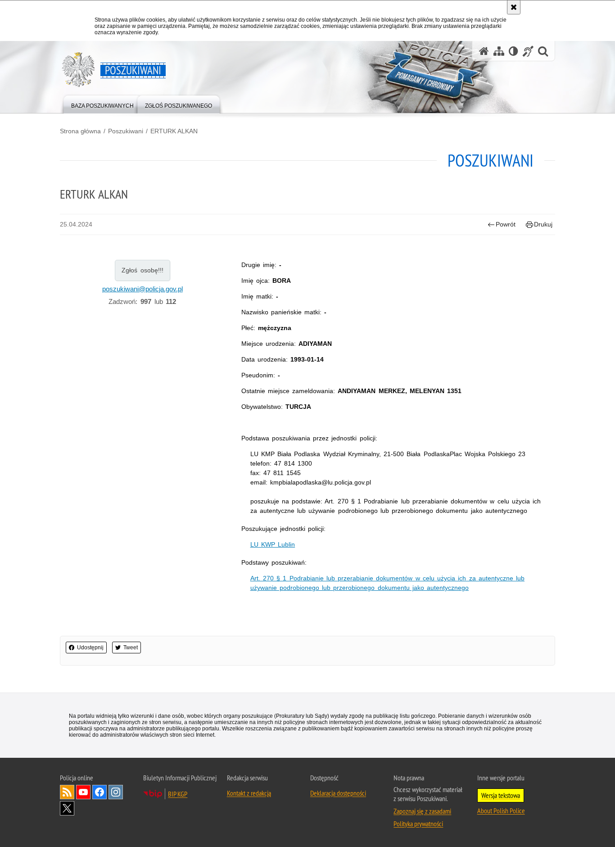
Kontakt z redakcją (249, 792)
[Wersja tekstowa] (513, 51)
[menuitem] (102, 103)
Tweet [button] (130, 647)
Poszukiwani (125, 131)
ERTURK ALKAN (174, 131)
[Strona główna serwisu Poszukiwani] (484, 51)
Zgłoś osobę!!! (142, 270)
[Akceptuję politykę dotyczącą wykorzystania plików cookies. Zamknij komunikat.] (513, 7)
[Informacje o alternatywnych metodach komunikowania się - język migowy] (528, 51)
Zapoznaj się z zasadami (422, 810)
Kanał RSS (67, 792)
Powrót (506, 224)
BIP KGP (177, 793)
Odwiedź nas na (83, 792)
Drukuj (543, 224)
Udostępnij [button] (90, 647)
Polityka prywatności (418, 823)
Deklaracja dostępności (338, 792)
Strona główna (80, 131)
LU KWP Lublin (272, 544)
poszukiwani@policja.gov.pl (142, 289)
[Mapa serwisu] (498, 51)
